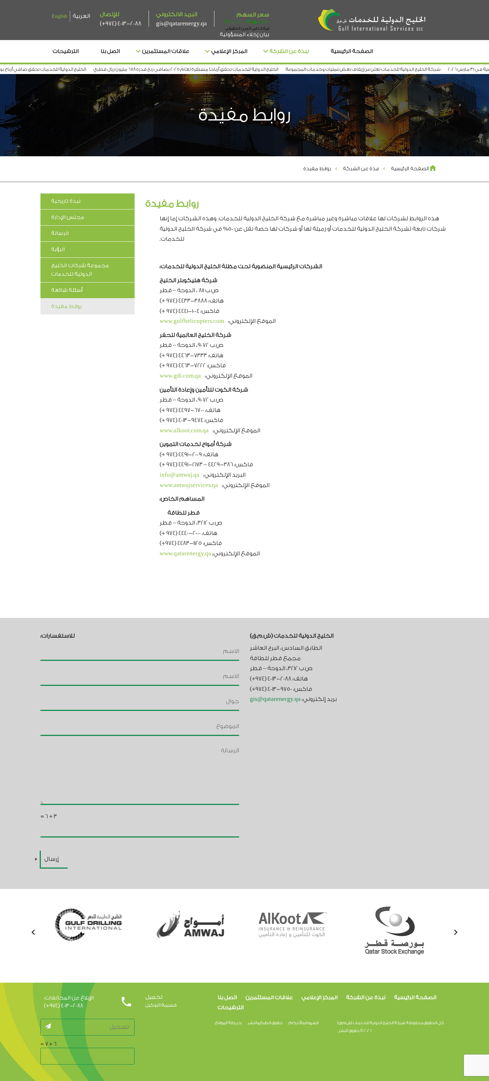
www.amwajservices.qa (189, 485)
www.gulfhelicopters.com (192, 321)
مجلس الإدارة (67, 217)
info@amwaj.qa (179, 475)
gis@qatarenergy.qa (181, 23)
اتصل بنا (110, 51)
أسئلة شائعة (67, 290)
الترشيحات (66, 51)
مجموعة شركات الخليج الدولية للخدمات (80, 269)
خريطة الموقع (228, 1023)
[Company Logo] (371, 21)
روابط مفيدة (66, 306)
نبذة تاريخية (66, 201)
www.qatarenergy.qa (185, 553)
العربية (81, 16)
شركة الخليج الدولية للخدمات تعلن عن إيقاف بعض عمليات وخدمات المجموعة (381, 69)
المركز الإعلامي (229, 51)
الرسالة (60, 233)
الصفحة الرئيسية (352, 51)
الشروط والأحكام (304, 1023)
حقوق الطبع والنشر (265, 1023)
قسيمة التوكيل (161, 1005)
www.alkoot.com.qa (184, 430)
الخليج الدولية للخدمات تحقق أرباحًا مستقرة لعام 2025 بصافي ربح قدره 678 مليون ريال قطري (203, 69)
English (59, 16)
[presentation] (33, 933)
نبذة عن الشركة (289, 51)
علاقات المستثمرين (165, 51)
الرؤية (58, 249)
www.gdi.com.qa (180, 376)
